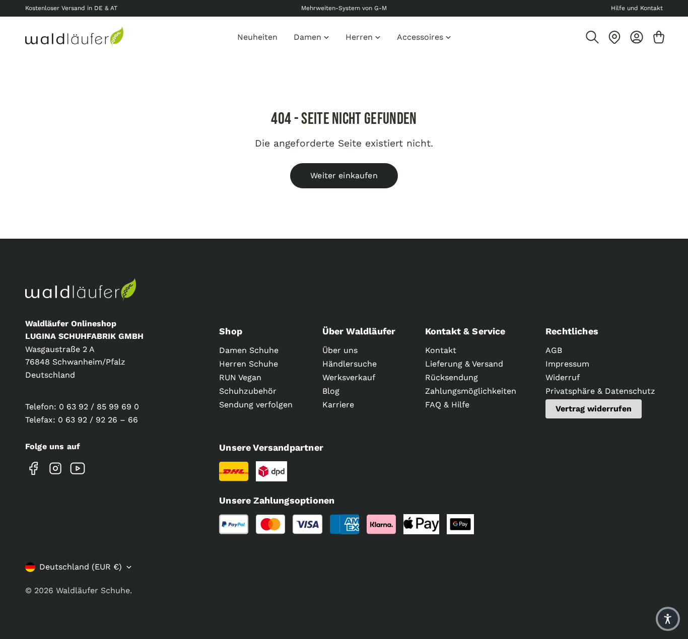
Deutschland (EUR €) (80, 567)
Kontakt (440, 350)
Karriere (338, 404)
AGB (553, 350)
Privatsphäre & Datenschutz (600, 391)
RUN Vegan (240, 377)
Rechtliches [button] (571, 331)
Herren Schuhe (248, 364)
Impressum (567, 364)
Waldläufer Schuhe (93, 590)
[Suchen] (592, 37)
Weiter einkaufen (344, 175)
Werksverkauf (348, 377)
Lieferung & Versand (464, 364)
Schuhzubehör (248, 391)
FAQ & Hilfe (447, 404)
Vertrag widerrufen (594, 408)
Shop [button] (230, 331)
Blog (330, 391)
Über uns (340, 350)
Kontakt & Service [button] (465, 331)
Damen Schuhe (249, 350)
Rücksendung (451, 377)
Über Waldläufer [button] (359, 331)
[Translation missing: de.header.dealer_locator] (614, 37)
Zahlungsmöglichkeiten (470, 391)
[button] (668, 619)
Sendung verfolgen (256, 404)
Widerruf (562, 377)
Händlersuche (349, 364)
